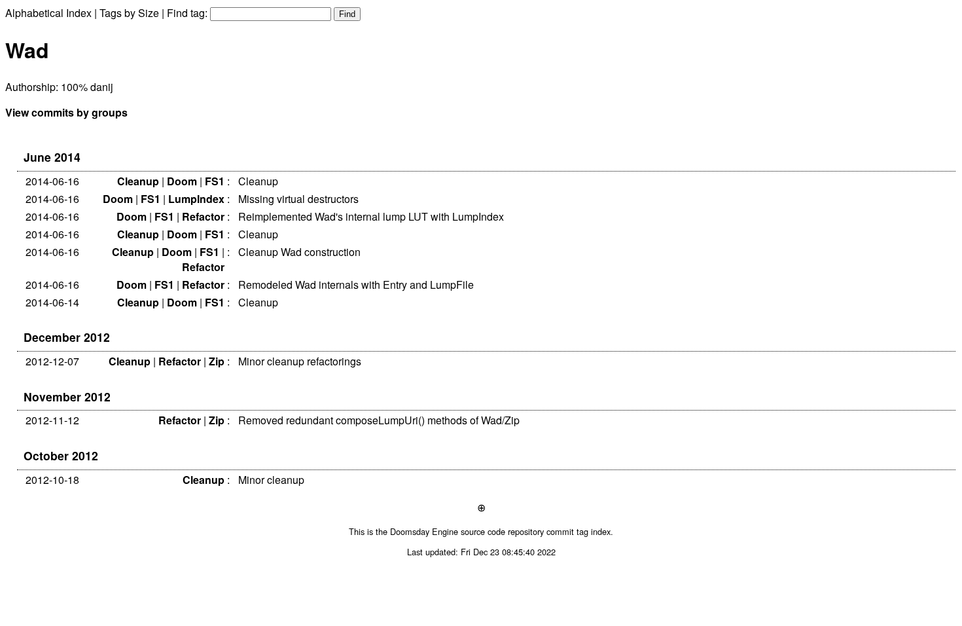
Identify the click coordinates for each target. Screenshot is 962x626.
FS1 (214, 181)
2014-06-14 (52, 302)
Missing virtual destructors (298, 198)
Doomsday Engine (424, 531)
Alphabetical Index (48, 12)
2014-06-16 (52, 181)
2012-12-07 (52, 361)
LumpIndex (196, 198)
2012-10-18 (52, 479)
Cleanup (138, 181)
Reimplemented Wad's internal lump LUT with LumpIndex (371, 216)
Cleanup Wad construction (299, 251)
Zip (216, 361)
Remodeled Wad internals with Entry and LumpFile (356, 284)
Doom (182, 181)
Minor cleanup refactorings (299, 361)
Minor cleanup (271, 479)
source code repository (502, 531)
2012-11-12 (52, 420)
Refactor (203, 216)
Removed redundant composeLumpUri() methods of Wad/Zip (379, 420)
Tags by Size (129, 12)
